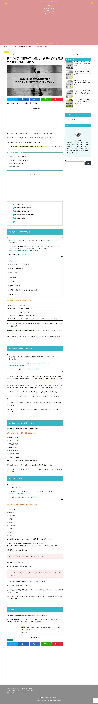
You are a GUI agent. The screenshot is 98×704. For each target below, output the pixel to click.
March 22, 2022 (26, 254)
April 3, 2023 (34, 497)
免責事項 (55, 697)
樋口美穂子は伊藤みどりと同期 (23, 211)
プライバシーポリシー (20, 690)
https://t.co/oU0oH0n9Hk (15, 250)
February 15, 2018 (34, 369)
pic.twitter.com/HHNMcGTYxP (30, 250)
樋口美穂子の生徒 (19, 218)
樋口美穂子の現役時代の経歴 (22, 207)
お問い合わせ (51, 43)
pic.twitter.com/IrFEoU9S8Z (16, 365)
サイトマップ (43, 43)
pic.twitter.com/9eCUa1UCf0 (16, 493)
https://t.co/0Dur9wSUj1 (43, 363)
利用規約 (29, 690)
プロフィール (60, 43)
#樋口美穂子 (12, 240)
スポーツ (6, 52)
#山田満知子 (47, 240)
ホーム (36, 43)
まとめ (16, 221)
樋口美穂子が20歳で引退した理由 (23, 214)
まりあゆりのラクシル (46, 700)
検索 (66, 160)
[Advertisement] (49, 30)
